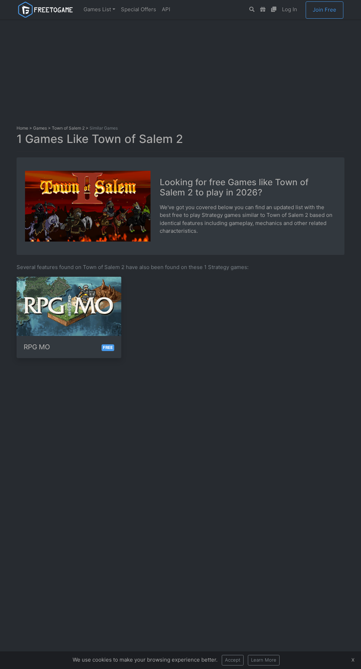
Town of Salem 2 (68, 128)
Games (40, 128)
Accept (232, 660)
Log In (289, 9)
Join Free (324, 9)
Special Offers (138, 9)
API (166, 9)
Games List (97, 9)
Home (22, 128)
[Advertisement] (188, 71)
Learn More (263, 660)
